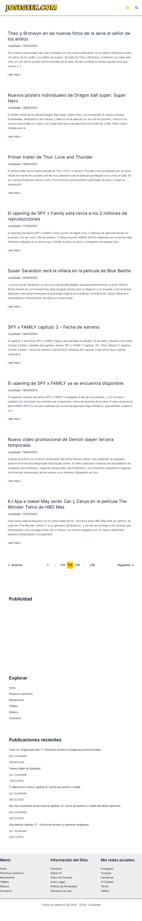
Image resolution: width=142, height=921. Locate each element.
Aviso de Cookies (61, 877)
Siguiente (126, 565)
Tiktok (105, 886)
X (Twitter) (107, 882)
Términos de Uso (61, 891)
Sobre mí (56, 873)
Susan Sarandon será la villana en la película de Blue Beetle (69, 270)
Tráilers (13, 706)
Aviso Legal (57, 882)
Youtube (106, 873)
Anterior (15, 565)
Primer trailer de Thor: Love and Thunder (50, 157)
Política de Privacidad (63, 886)
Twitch (105, 891)
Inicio (12, 687)
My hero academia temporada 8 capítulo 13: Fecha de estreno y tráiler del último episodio (65, 806)
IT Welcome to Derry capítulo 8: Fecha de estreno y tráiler (44, 787)
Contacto (15, 718)
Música (13, 712)
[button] (136, 8)
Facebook (107, 877)
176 (77, 565)
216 (92, 565)
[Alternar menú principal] (127, 8)
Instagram (107, 868)
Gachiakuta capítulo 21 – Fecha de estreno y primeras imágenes (49, 824)
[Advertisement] (71, 633)
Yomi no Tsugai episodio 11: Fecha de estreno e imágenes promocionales (55, 749)
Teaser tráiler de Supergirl (24, 768)
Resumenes (16, 700)
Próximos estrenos (21, 694)
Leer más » (14, 75)
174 (62, 565)
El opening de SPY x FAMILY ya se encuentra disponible (66, 383)
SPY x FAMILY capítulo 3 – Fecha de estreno (53, 327)
